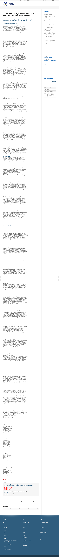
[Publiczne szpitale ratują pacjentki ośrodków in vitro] (14, 509)
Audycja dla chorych (25, 535)
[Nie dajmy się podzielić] (0, 278)
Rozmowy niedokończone (26, 522)
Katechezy (24, 524)
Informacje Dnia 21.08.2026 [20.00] (48, 36)
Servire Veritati (48, 0)
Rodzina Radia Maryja (43, 527)
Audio (45, 54)
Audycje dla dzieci (25, 537)
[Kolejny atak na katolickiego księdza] (37, 509)
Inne (23, 547)
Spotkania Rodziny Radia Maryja (27, 540)
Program (41, 533)
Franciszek (5, 525)
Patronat (41, 538)
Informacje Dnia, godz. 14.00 (48, 70)
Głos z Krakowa (25, 530)
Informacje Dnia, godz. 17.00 (48, 67)
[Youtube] (55, 0)
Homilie (24, 532)
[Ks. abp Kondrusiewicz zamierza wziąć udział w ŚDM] (23, 509)
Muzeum (36, 0)
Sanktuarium (28, 0)
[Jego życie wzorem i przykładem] (32, 509)
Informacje (4, 517)
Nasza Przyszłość (44, 0)
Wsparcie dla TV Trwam (7, 488)
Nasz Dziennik (39, 0)
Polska (5, 519)
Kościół (6, 482)
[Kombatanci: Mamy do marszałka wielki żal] (19, 509)
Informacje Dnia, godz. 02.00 (48, 57)
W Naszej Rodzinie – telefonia (7, 549)
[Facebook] (51, 0)
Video (41, 519)
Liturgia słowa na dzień (43, 532)
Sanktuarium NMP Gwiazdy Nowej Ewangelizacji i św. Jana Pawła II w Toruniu (11, 541)
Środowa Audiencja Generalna (45, 524)
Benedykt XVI (5, 527)
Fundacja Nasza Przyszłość (7, 544)
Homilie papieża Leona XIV (44, 522)
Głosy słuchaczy (25, 545)
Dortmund (42, 530)
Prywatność (41, 539)
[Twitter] (52, 0)
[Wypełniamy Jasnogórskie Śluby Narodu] (28, 509)
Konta (41, 535)
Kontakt (41, 536)
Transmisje (24, 542)
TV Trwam (23, 0)
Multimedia (23, 517)
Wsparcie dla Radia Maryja (8, 487)
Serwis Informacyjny (25, 548)
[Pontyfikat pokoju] (10, 509)
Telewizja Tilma (6, 551)
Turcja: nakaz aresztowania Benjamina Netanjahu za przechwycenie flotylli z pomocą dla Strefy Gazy (50, 20)
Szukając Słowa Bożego (47, 64)
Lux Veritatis (32, 0)
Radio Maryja (19, 0)
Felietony (24, 527)
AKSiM (25, 0)
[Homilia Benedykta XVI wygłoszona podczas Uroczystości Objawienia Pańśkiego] (5, 509)
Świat (4, 532)
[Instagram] (53, 0)
